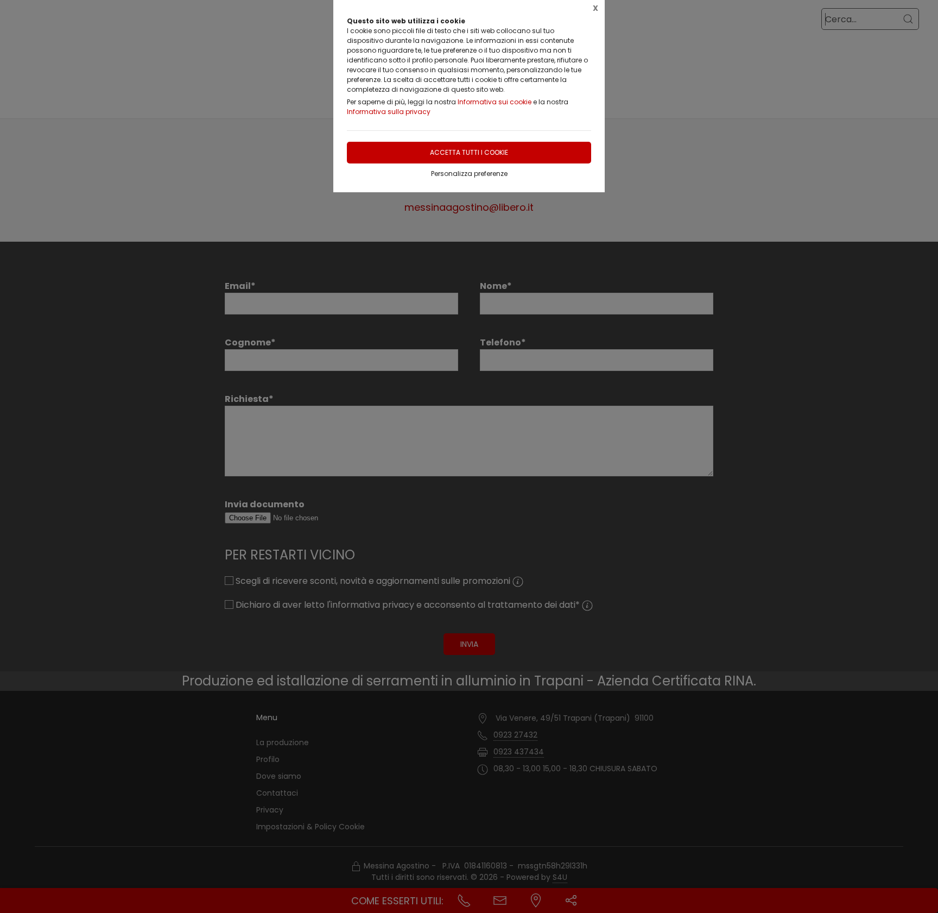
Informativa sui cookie (494, 101)
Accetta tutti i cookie (469, 152)
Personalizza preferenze (469, 173)
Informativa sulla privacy (388, 111)
